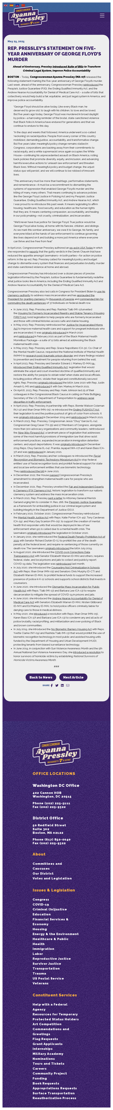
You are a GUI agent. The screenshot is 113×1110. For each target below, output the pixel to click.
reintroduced (91, 84)
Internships (43, 1049)
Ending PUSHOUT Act (86, 409)
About (39, 854)
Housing (40, 929)
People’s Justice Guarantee (85, 502)
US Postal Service (48, 978)
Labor (38, 954)
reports (33, 251)
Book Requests (46, 1083)
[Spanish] (12, 5)
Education (42, 914)
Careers (40, 1068)
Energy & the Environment (56, 934)
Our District (43, 873)
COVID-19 (41, 904)
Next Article (73, 677)
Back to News (41, 677)
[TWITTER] (56, 685)
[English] (6, 5)
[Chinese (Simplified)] (23, 5)
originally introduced (54, 332)
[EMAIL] (67, 685)
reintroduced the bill (32, 471)
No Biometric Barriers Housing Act (71, 629)
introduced (40, 613)
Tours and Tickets (48, 1063)
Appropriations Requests (55, 1088)
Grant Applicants (48, 1044)
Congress (41, 899)
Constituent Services (55, 995)
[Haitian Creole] (17, 5)
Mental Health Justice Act (33, 517)
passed (54, 475)
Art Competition (47, 1024)
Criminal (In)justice (50, 909)
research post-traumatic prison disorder (49, 355)
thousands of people (61, 299)
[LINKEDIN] (62, 685)
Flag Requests (45, 1039)
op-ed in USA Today (81, 247)
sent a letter (55, 498)
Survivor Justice (47, 963)
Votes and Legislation (52, 878)
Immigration (43, 949)
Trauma (39, 973)
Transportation (46, 968)
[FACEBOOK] (52, 685)
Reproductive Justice (52, 958)
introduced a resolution (87, 652)
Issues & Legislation (54, 890)
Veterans (41, 983)
